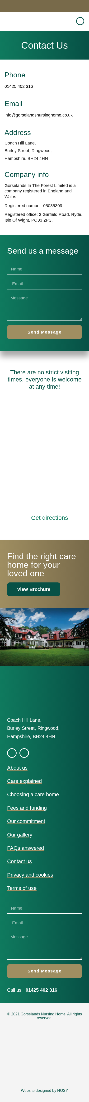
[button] (67, 21)
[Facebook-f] (80, 21)
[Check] (24, 753)
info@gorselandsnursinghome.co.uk (39, 115)
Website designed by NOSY (44, 1090)
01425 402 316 (19, 86)
